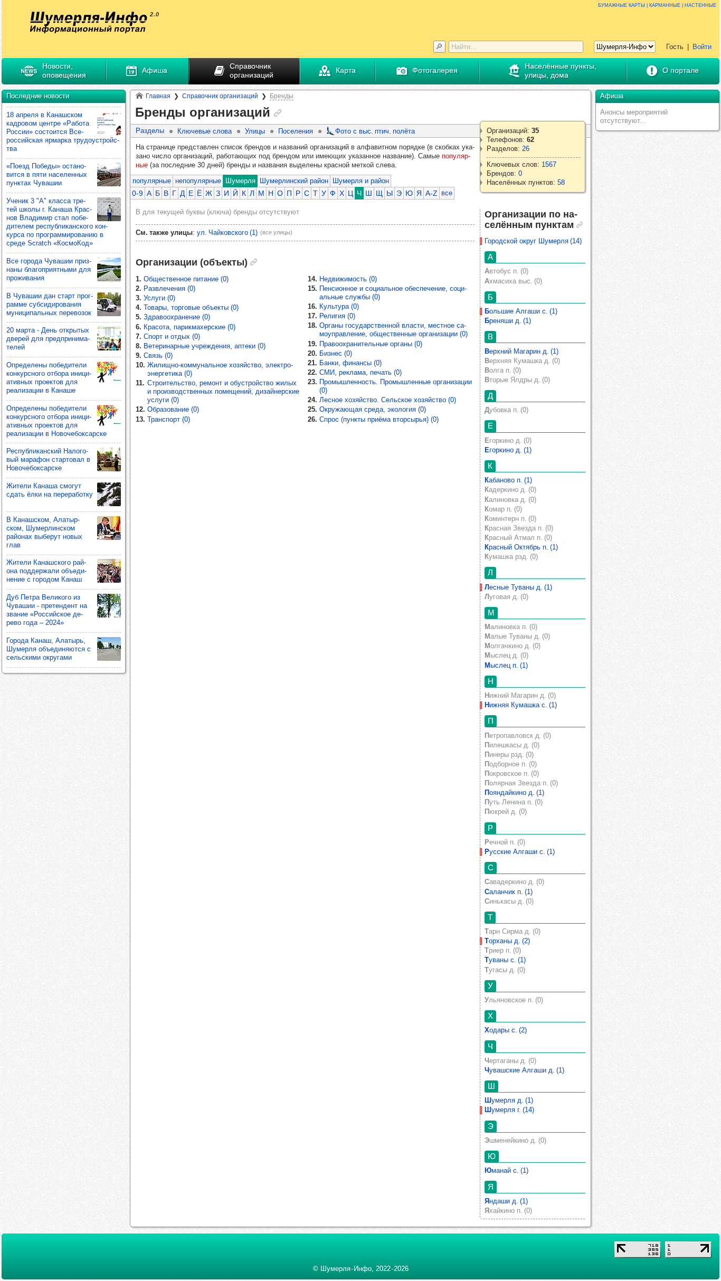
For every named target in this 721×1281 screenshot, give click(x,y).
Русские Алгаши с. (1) (520, 852)
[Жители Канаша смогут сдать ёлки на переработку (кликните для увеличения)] (109, 494)
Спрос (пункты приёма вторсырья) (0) (379, 419)
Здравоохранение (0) (177, 317)
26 (525, 149)
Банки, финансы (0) (350, 363)
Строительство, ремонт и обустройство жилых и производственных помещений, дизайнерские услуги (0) (223, 391)
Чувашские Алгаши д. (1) (524, 1070)
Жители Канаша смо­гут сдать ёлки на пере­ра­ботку (49, 490)
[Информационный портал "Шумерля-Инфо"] (88, 22)
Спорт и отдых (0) (172, 336)
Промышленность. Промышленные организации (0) (395, 386)
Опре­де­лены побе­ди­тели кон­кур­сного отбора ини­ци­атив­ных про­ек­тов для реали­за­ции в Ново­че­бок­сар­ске (56, 421)
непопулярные (198, 181)
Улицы (255, 131)
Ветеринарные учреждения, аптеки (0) (204, 346)
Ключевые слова (204, 131)
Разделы (150, 131)
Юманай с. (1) (506, 1170)
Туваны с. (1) (505, 960)
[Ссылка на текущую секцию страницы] (277, 113)
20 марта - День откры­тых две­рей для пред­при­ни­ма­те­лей (48, 338)
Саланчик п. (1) (509, 892)
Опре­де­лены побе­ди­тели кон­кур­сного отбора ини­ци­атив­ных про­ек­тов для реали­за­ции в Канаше (48, 377)
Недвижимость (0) (348, 279)
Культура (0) (339, 306)
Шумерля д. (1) (509, 1100)
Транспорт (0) (168, 419)
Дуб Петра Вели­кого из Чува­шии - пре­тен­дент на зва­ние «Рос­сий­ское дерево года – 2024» (46, 610)
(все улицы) (276, 232)
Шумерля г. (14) (509, 1110)
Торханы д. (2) (507, 941)
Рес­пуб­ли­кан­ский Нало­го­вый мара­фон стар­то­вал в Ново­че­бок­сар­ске (48, 459)
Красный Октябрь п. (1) (521, 547)
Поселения (295, 131)
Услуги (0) (159, 298)
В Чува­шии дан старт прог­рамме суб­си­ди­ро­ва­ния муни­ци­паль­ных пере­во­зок (49, 304)
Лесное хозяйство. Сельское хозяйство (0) (387, 400)
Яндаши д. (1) (506, 1201)
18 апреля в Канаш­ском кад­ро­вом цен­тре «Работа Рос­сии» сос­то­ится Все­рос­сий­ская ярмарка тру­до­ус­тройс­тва (62, 132)
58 (561, 182)
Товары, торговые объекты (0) (191, 307)
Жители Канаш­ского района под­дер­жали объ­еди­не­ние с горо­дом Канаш (46, 570)
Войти (701, 47)
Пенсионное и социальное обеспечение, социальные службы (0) (393, 292)
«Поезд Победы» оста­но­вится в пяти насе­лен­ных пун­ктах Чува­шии (46, 174)
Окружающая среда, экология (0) (372, 409)
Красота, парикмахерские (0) (189, 327)
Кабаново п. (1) (508, 480)
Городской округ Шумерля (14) (533, 241)
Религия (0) (337, 316)
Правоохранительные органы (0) (370, 344)
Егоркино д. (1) (508, 450)
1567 (549, 164)
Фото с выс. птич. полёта (375, 131)
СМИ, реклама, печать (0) (360, 372)
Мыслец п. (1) (506, 665)
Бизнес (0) (335, 353)
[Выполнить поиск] (439, 47)
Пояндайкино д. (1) (514, 792)
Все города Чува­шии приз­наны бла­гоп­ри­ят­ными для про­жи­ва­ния (48, 269)
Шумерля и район (361, 181)
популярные (151, 181)
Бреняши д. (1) (508, 321)
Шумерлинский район (294, 181)
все (446, 193)
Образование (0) (173, 409)
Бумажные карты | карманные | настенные (657, 4)
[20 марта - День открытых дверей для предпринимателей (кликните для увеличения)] (109, 338)
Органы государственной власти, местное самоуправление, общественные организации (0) (393, 329)
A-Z (431, 193)
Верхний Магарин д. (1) (521, 351)
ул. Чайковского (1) (227, 232)
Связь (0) (158, 355)
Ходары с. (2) (506, 1030)
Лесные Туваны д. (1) (518, 587)
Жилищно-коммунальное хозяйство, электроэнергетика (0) (220, 369)
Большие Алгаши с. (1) (521, 311)
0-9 (137, 193)
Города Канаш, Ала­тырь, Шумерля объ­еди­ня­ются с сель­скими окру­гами (48, 649)
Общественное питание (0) (186, 279)
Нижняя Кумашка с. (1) (521, 705)
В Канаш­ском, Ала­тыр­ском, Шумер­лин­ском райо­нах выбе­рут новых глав (44, 532)
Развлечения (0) (169, 288)
